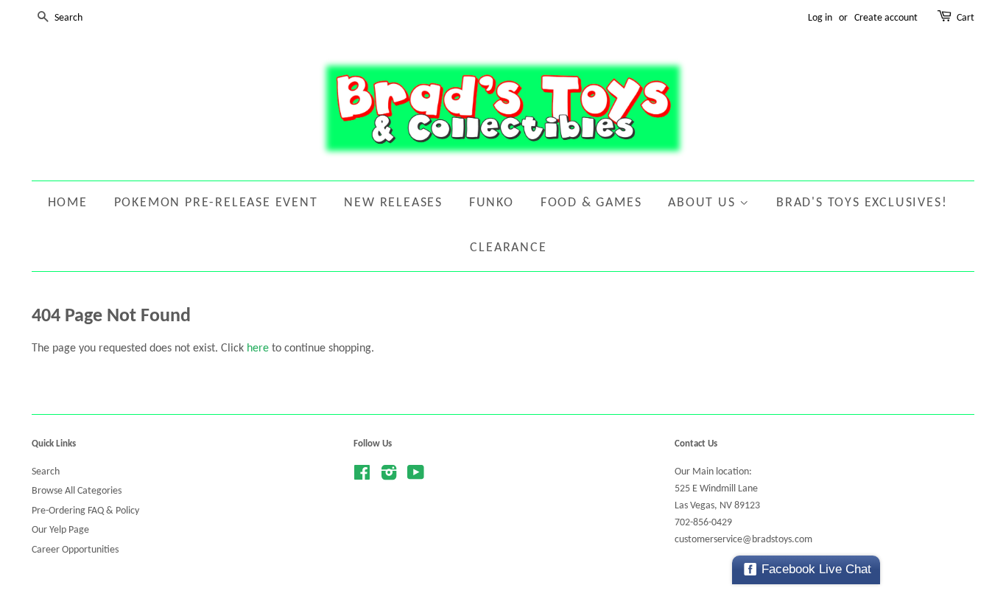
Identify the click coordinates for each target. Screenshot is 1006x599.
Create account (886, 18)
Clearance (508, 248)
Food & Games (591, 203)
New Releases (393, 203)
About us (703, 203)
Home (68, 203)
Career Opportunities (75, 550)
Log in (820, 18)
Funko (491, 203)
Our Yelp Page (60, 530)
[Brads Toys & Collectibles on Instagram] (389, 476)
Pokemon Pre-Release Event (216, 203)
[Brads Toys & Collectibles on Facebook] (361, 476)
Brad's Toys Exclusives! (861, 203)
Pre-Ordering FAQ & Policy (85, 511)
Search (46, 472)
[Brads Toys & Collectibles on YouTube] (415, 476)
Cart (965, 18)
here (258, 348)
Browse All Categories (77, 491)
